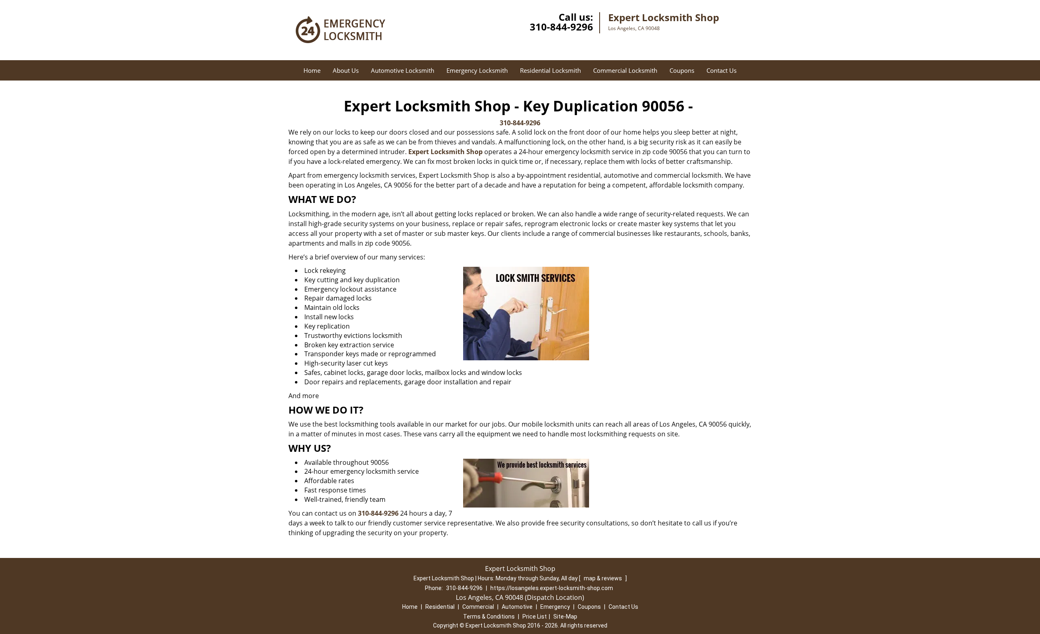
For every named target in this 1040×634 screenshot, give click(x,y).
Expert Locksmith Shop (445, 151)
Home (312, 70)
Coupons (682, 70)
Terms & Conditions (489, 616)
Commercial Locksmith (625, 70)
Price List (534, 616)
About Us (346, 70)
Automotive (517, 606)
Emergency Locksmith (477, 70)
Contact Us (721, 70)
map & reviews (603, 578)
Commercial (478, 606)
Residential (440, 606)
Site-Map (565, 616)
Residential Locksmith (550, 70)
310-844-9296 (561, 26)
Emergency (555, 606)
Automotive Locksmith (402, 70)
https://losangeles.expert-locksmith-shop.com (551, 588)
